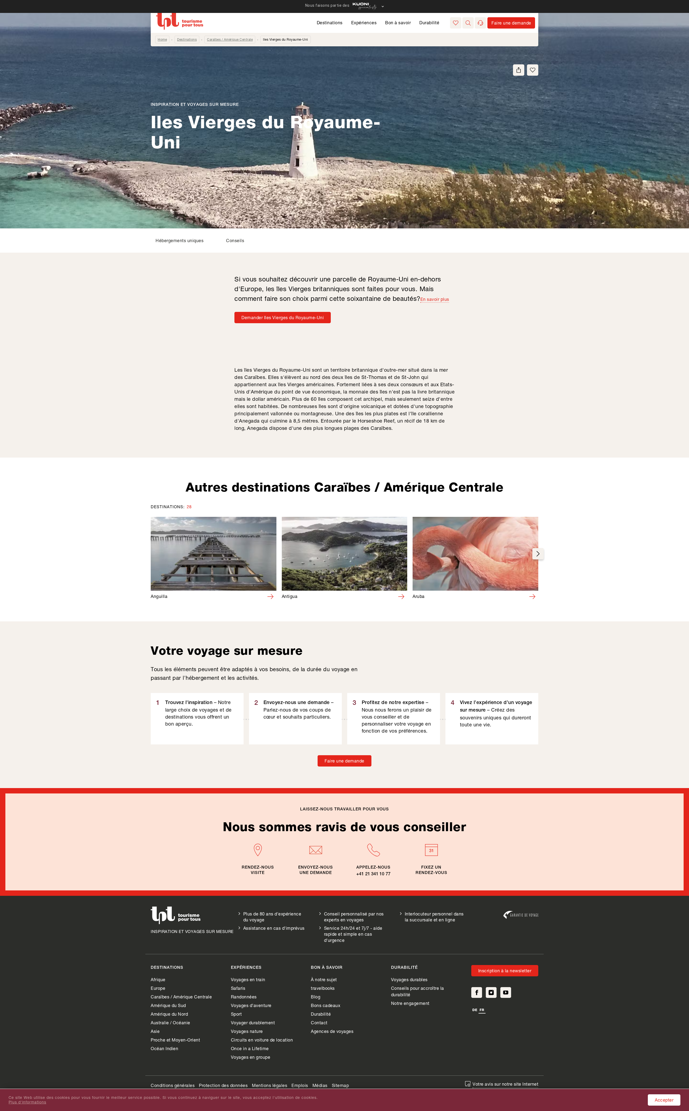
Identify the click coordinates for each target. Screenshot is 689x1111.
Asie (155, 1031)
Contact (319, 1022)
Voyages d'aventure (251, 1005)
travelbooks (323, 988)
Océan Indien (164, 1048)
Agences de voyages (332, 1031)
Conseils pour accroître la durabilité (417, 991)
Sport (236, 1013)
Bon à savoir (398, 22)
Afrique (158, 979)
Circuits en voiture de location (262, 1039)
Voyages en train (248, 979)
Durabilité (429, 22)
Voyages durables (409, 979)
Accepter (664, 1099)
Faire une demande (344, 760)
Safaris (238, 988)
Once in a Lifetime (250, 1048)
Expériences (364, 22)
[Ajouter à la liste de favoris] (532, 70)
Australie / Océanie (170, 1022)
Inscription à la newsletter (505, 970)
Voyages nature (247, 1031)
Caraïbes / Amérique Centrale (230, 39)
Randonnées (244, 996)
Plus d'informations (27, 1102)
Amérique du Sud (168, 1005)
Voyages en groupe (250, 1057)
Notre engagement (410, 1003)
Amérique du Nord (169, 1013)
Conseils (235, 240)
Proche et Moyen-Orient (175, 1039)
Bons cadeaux (325, 1005)
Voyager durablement (253, 1022)
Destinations (330, 22)
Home (162, 39)
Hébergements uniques (179, 240)
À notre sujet (324, 979)
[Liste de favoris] (455, 23)
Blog (315, 996)
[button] (468, 23)
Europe (158, 988)
